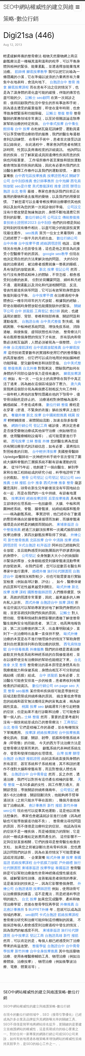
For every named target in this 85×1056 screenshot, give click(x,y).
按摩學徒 (47, 868)
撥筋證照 (33, 758)
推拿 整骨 (66, 483)
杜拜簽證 (44, 545)
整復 (64, 404)
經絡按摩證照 (36, 498)
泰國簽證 (62, 868)
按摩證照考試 (57, 175)
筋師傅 (20, 71)
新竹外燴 (70, 805)
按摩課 (30, 732)
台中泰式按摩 (53, 123)
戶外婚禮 (66, 862)
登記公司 (62, 269)
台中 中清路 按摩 (58, 540)
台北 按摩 (29, 899)
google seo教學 (55, 254)
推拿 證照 (61, 186)
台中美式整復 (50, 321)
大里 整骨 (18, 665)
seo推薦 (31, 233)
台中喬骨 (73, 946)
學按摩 (8, 951)
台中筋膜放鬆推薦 (47, 347)
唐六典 (76, 384)
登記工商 (40, 425)
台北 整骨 (18, 191)
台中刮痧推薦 (21, 181)
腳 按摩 (67, 857)
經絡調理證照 (50, 243)
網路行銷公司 (21, 425)
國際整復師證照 (39, 592)
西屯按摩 (18, 441)
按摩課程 (18, 498)
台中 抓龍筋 (24, 311)
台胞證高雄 (53, 935)
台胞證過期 (23, 888)
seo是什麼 (23, 186)
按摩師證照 (42, 888)
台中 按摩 (22, 129)
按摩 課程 (18, 592)
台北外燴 (30, 368)
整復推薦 (15, 368)
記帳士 (30, 97)
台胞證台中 (58, 82)
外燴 (45, 441)
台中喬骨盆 (38, 774)
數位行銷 (53, 404)
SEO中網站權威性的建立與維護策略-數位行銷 (41, 12)
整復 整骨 (65, 113)
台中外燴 (10, 243)
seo (41, 706)
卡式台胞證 (27, 545)
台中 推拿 (34, 483)
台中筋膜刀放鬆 (45, 862)
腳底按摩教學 (36, 71)
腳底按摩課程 (18, 87)
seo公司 (9, 810)
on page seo (64, 685)
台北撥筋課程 (21, 347)
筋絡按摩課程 (21, 862)
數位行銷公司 (35, 217)
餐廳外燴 (18, 415)
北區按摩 (37, 540)
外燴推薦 (67, 904)
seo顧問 (43, 97)
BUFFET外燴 (39, 909)
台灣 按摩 (64, 753)
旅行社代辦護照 (59, 571)
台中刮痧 (44, 222)
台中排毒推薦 (18, 649)
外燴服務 (37, 649)
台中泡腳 (62, 181)
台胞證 (20, 758)
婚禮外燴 (39, 571)
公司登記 (37, 477)
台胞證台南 (30, 321)
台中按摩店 (20, 935)
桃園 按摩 (29, 706)
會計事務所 (37, 805)
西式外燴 (51, 483)
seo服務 (22, 691)
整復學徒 (39, 946)
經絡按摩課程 (47, 732)
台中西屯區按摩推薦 (30, 175)
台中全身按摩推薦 (44, 951)
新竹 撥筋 (54, 805)
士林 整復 (33, 441)
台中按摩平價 (28, 243)
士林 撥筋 (18, 483)
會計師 (54, 311)
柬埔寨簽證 (65, 524)
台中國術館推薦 (54, 415)
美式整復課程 (42, 186)
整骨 (25, 477)
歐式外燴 (64, 587)
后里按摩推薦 (58, 498)
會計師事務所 (43, 181)
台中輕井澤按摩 (44, 451)
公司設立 (74, 207)
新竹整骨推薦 (18, 540)
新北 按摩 (46, 269)
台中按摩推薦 (69, 732)
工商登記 (41, 311)
